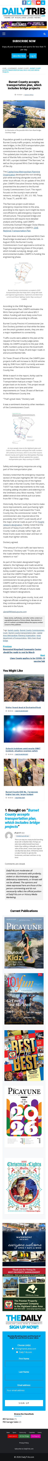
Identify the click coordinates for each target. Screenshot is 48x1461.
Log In (33, 56)
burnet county (13, 630)
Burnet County (23, 68)
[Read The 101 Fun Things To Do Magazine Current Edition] (24, 999)
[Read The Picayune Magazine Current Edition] (24, 943)
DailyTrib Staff (20, 798)
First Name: (24, 1358)
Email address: (24, 1385)
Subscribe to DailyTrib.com (24, 1449)
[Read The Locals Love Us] (24, 1055)
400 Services (8, 1419)
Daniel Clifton (29, 95)
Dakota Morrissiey (21, 711)
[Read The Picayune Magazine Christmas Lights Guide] (24, 1186)
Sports (14, 1432)
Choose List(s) (24, 1345)
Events (39, 1432)
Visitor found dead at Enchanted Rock (23, 707)
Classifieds (32, 1432)
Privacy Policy (24, 1443)
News (8, 1432)
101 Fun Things (24, 1436)
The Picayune (35, 1436)
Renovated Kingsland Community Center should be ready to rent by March (22, 649)
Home (4, 68)
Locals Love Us (13, 1436)
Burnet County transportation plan (22, 633)
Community (22, 1432)
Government (12, 68)
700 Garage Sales (10, 1422)
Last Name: (24, 1372)
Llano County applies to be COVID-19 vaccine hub (27, 658)
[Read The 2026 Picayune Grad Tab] (24, 1116)
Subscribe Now (19, 56)
